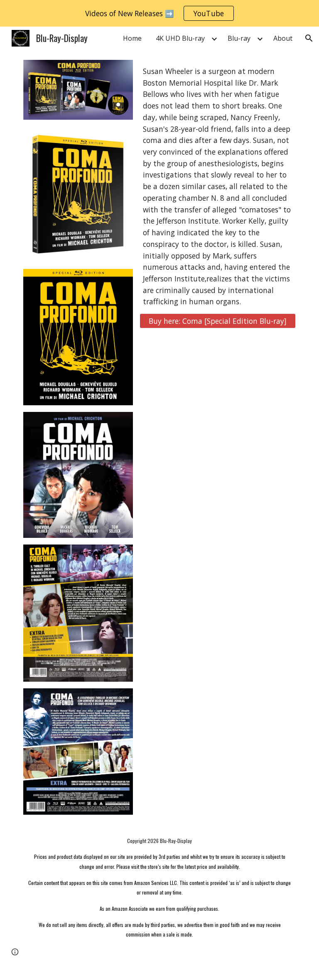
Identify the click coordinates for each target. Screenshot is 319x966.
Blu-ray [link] (239, 38)
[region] (159, 13)
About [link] (282, 38)
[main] (217, 186)
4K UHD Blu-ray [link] (180, 38)
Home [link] (132, 38)
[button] (309, 38)
